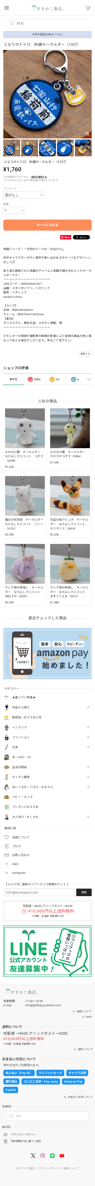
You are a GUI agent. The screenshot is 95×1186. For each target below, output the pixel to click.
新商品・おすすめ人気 (27, 717)
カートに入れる (47, 225)
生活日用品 (19, 767)
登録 (84, 892)
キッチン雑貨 (21, 777)
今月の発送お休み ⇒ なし (47, 34)
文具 (15, 747)
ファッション (21, 737)
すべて (13, 379)
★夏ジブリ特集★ (24, 697)
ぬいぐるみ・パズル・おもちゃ (32, 787)
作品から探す (21, 707)
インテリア (19, 727)
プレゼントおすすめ (25, 807)
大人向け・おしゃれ (25, 817)
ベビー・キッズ (22, 797)
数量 (6, 204)
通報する (85, 353)
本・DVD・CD (21, 757)
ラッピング (10, 188)
